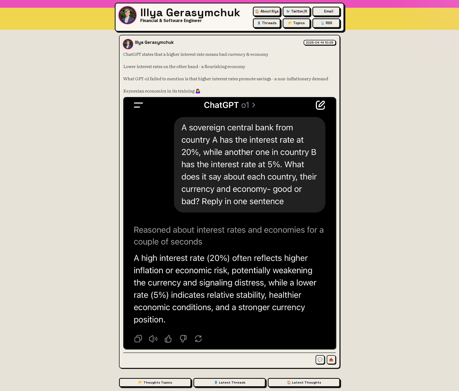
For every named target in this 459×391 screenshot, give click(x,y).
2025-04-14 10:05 (319, 42)
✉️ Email (326, 11)
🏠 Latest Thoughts (304, 382)
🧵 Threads (267, 23)
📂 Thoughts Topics (155, 382)
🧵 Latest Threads (229, 382)
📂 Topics (296, 23)
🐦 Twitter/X (296, 11)
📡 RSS (326, 23)
